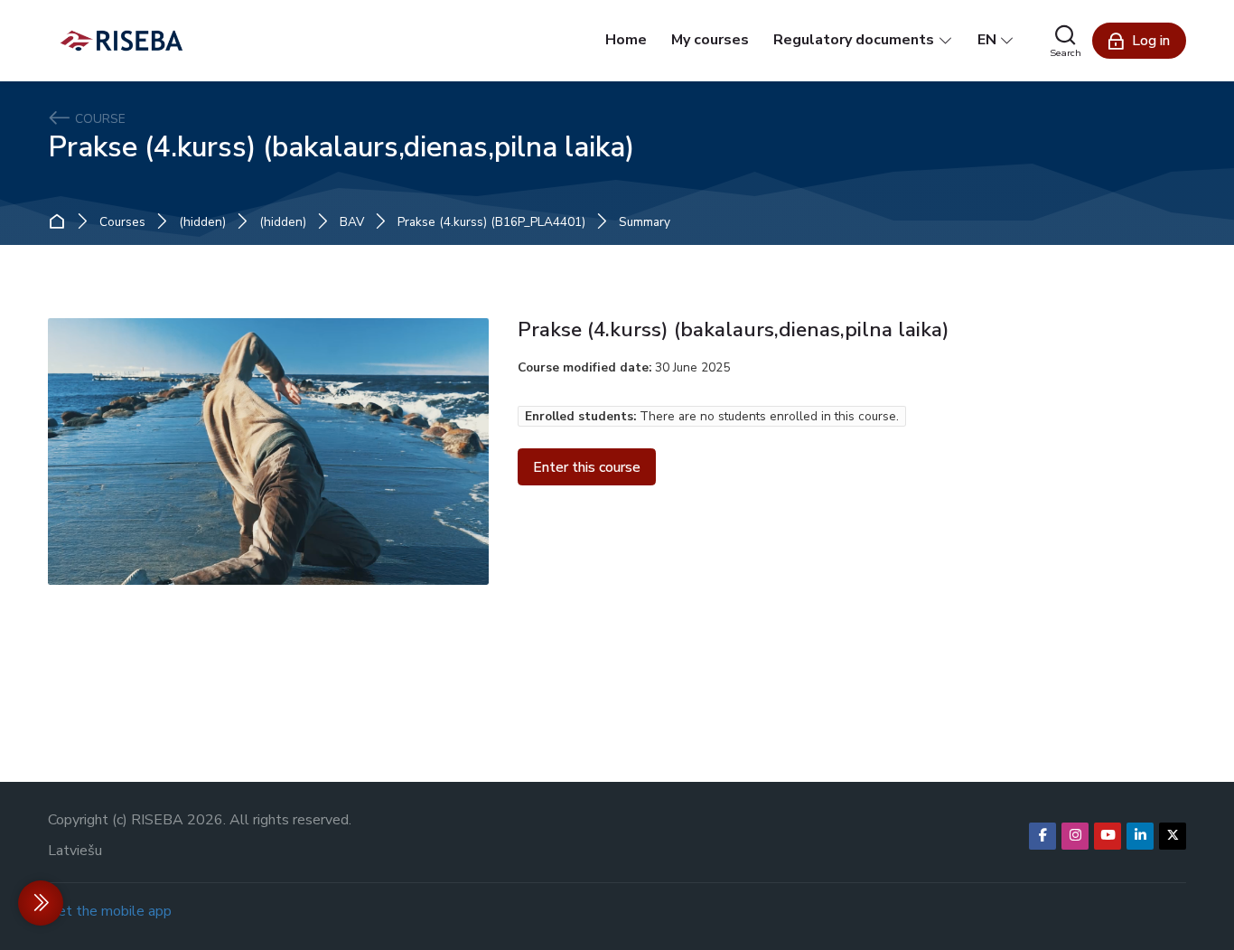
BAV (352, 222)
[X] (1172, 836)
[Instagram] (1075, 836)
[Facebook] (1042, 836)
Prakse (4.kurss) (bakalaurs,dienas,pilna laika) (341, 147)
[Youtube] (1107, 836)
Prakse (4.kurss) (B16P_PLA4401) (491, 222)
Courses (122, 222)
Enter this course (586, 467)
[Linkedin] (1140, 836)
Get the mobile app (110, 911)
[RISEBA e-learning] (121, 40)
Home (61, 222)
